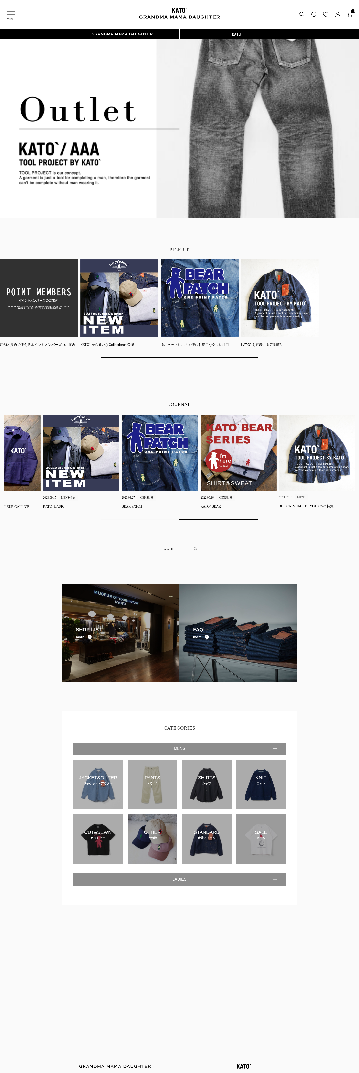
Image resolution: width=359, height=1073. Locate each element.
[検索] (301, 16)
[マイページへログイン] (337, 16)
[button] (179, 357)
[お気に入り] (325, 16)
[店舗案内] (313, 16)
